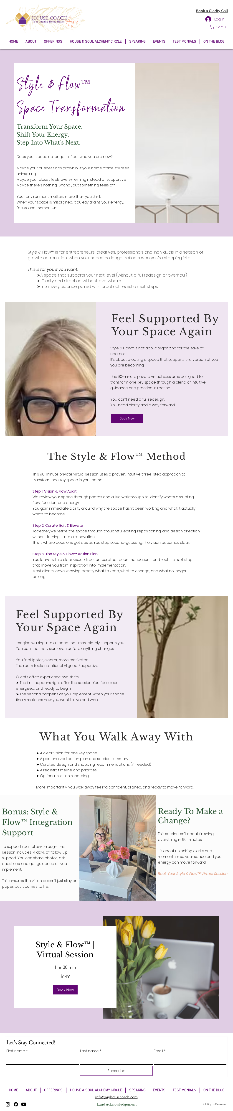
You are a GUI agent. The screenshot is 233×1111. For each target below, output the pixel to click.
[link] (65, 950)
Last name (90, 1051)
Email (159, 1051)
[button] (219, 27)
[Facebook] (16, 1104)
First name (17, 1051)
